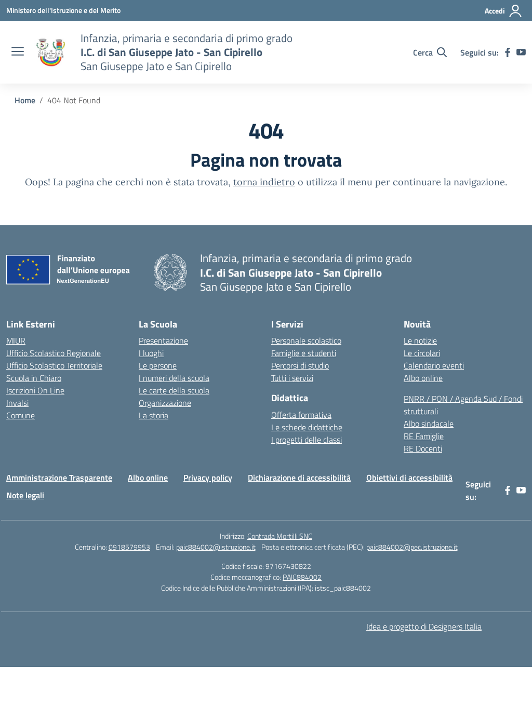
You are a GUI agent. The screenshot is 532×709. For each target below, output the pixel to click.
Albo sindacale (429, 423)
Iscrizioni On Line (35, 390)
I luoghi (151, 353)
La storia (153, 415)
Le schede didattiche (306, 427)
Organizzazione (165, 403)
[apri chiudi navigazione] (17, 52)
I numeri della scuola (174, 378)
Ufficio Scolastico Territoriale (54, 365)
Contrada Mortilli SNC (279, 535)
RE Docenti (423, 448)
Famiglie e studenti (303, 353)
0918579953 (129, 546)
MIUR (15, 340)
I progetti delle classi (306, 439)
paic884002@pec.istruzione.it (412, 546)
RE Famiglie (424, 436)
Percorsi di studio (300, 365)
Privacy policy (207, 477)
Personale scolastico (306, 340)
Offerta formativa (301, 414)
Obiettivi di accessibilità (409, 477)
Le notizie (420, 340)
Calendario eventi (434, 365)
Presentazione (163, 340)
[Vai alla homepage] (51, 52)
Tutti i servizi (292, 378)
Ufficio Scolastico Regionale (53, 353)
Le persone (158, 365)
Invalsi (17, 403)
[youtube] (521, 52)
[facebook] (507, 52)
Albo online (423, 378)
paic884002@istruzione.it (216, 546)
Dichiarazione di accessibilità (299, 477)
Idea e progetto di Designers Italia (424, 626)
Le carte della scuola (174, 390)
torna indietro (264, 182)
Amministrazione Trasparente (59, 477)
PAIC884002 (302, 576)
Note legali (25, 495)
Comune (20, 415)
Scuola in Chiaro (33, 378)
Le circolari (422, 353)
